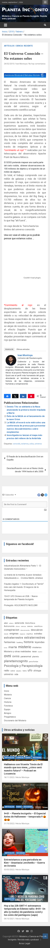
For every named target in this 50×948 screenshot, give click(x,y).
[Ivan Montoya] (11, 356)
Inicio (6, 691)
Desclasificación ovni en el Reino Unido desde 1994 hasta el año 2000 (25, 470)
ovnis (15, 656)
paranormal (26, 656)
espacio (22, 634)
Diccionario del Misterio (15, 720)
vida (16, 674)
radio (6, 670)
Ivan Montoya (21, 64)
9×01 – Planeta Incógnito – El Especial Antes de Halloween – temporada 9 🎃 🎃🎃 (25, 816)
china (18, 626)
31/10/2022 (9, 823)
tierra (25, 671)
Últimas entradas (22, 349)
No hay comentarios (37, 64)
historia (29, 642)
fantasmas (9, 642)
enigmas (14, 633)
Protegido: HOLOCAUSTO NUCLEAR (20, 605)
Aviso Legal (24, 943)
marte (12, 647)
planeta (35, 656)
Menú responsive (45, 2)
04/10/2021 (9, 919)
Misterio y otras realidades (17, 651)
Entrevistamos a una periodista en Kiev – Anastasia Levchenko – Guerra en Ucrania (24, 862)
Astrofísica (30, 623)
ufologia (37, 670)
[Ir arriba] (45, 936)
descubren (37, 629)
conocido (16, 444)
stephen (18, 671)
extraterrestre (13, 637)
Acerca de (9, 349)
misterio (24, 647)
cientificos (38, 626)
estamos (25, 444)
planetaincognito (16, 661)
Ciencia (19, 46)
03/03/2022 (9, 870)
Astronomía (9, 626)
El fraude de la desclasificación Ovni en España (25, 458)
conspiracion (11, 629)
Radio (28, 758)
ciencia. (30, 626)
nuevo (40, 652)
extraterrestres (34, 637)
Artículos (9, 46)
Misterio (8, 694)
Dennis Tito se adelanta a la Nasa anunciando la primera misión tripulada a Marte (26, 409)
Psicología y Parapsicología (23, 666)
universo (38, 444)
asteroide (19, 623)
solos (31, 444)
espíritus (29, 634)
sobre (12, 671)
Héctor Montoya (22, 777)
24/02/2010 (9, 64)
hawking (20, 642)
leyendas (40, 642)
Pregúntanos (10, 717)
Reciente (28, 46)
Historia (7, 702)
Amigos (7, 713)
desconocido (25, 630)
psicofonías (33, 662)
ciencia (23, 626)
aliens (11, 623)
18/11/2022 (9, 777)
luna (5, 648)
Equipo (7, 709)
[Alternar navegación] (5, 25)
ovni (7, 656)
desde (6, 634)
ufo (30, 670)
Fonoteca (8, 706)
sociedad (37, 758)
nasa (34, 651)
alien (6, 623)
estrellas (38, 634)
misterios (36, 647)
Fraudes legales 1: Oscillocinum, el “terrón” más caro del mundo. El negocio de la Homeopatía (24, 587)
